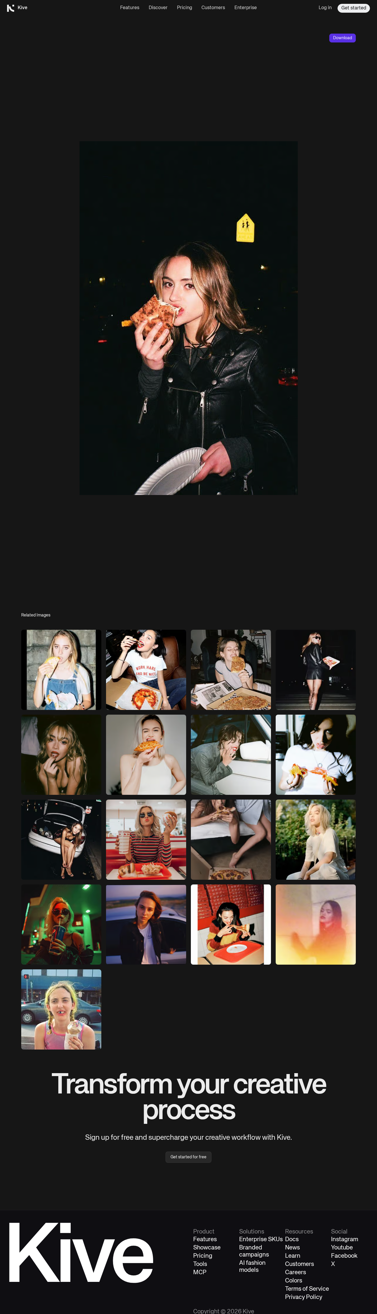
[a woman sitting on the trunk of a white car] (61, 840)
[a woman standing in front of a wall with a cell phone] (316, 924)
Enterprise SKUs (261, 1239)
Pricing (184, 8)
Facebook (344, 1256)
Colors (293, 1281)
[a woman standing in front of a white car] (146, 924)
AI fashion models (252, 1266)
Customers (213, 8)
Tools (200, 1264)
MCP (199, 1272)
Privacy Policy (303, 1297)
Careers (295, 1272)
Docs (292, 1239)
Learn (292, 1256)
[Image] (61, 670)
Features (129, 8)
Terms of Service (307, 1289)
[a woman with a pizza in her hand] (316, 670)
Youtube (342, 1248)
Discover (158, 8)
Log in (325, 8)
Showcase (207, 1248)
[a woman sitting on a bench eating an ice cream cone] (61, 1009)
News (292, 1248)
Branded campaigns (254, 1251)
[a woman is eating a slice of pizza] (146, 755)
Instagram (344, 1239)
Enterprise (245, 8)
